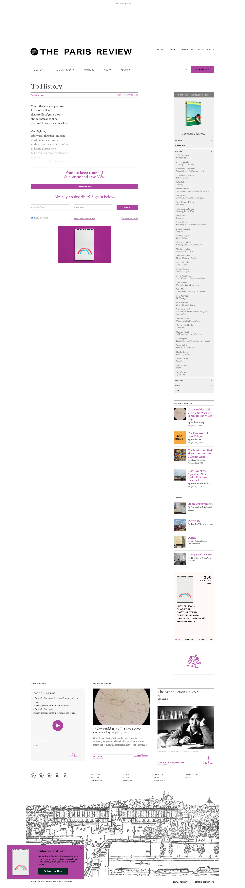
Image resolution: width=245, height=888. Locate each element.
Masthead (158, 774)
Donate (172, 49)
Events (161, 49)
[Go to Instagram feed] (33, 775)
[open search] (186, 69)
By (159, 695)
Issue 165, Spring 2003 (128, 95)
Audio (107, 69)
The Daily (36, 69)
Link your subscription (84, 217)
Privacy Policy (180, 882)
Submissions (128, 780)
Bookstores (159, 780)
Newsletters (188, 49)
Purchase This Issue (193, 134)
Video (187, 777)
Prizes (157, 777)
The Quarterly (63, 69)
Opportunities (191, 774)
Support (95, 777)
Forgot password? (130, 217)
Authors (89, 69)
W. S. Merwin (37, 94)
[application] (58, 739)
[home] (81, 52)
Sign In (210, 49)
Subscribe (202, 69)
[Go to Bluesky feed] (57, 775)
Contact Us (96, 780)
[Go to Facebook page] (41, 775)
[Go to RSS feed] (65, 775)
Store (201, 49)
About (125, 69)
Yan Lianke (163, 698)
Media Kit (126, 777)
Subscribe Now (53, 871)
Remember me (41, 217)
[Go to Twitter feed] (49, 775)
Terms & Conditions (204, 882)
